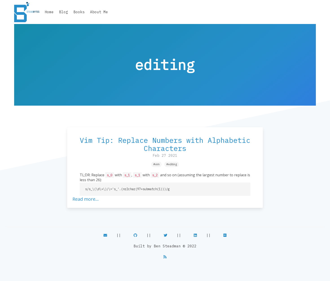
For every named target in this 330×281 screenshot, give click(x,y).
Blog (63, 12)
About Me (99, 12)
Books (79, 12)
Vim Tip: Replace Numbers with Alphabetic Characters (165, 144)
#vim (156, 164)
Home (49, 12)
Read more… (86, 199)
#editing (171, 164)
